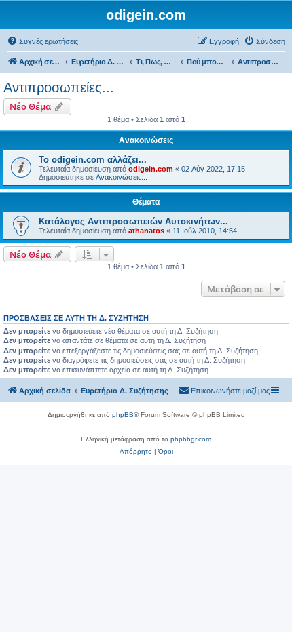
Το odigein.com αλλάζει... (93, 160)
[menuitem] (42, 41)
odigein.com (150, 169)
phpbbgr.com (190, 439)
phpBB (123, 414)
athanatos (146, 230)
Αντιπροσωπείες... (58, 87)
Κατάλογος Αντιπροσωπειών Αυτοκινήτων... (133, 221)
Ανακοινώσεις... (121, 177)
